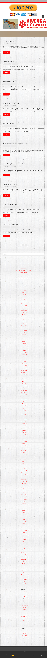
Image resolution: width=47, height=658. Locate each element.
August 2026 (24, 285)
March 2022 (24, 385)
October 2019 (24, 450)
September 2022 (24, 372)
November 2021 (24, 394)
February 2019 (24, 468)
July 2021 (24, 403)
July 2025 (24, 314)
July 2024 (24, 341)
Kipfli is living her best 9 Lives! (12, 224)
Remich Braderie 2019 (10, 204)
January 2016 (24, 550)
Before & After (7, 63)
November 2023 (24, 356)
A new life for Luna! (9, 81)
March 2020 (24, 439)
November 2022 (24, 367)
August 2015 (24, 561)
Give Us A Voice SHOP (24, 605)
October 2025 (24, 307)
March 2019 (24, 465)
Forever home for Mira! (10, 184)
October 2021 (24, 396)
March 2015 (24, 572)
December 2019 (24, 445)
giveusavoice (14, 43)
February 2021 (24, 414)
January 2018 (24, 496)
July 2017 (24, 510)
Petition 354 (24, 618)
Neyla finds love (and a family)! (12, 103)
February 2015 (24, 574)
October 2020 (24, 423)
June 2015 (24, 565)
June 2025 (24, 316)
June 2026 (24, 290)
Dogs (5, 43)
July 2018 (24, 483)
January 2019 (24, 470)
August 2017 (24, 508)
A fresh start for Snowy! (24, 263)
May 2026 (24, 292)
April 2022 (24, 383)
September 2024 (24, 336)
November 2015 (24, 554)
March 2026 (24, 296)
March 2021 (24, 412)
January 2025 (24, 327)
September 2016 (24, 532)
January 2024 (24, 354)
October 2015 (24, 556)
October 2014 (24, 583)
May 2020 (24, 434)
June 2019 (24, 459)
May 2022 (24, 381)
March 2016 (24, 545)
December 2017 (24, 499)
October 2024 (24, 334)
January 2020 (24, 443)
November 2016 (24, 528)
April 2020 (24, 436)
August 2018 (24, 481)
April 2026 (24, 294)
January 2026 (24, 301)
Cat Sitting (24, 596)
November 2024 (24, 332)
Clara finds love (24, 268)
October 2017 (24, 503)
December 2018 (24, 472)
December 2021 (24, 392)
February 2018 (24, 494)
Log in (24, 631)
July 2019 (24, 456)
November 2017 (24, 501)
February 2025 (24, 325)
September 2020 (24, 425)
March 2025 (24, 323)
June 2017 (24, 512)
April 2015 (24, 570)
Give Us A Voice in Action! (8, 206)
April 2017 (24, 516)
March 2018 (24, 492)
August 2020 (24, 428)
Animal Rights (24, 591)
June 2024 (24, 343)
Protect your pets (24, 620)
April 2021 (24, 410)
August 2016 (24, 534)
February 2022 (24, 387)
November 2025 (24, 305)
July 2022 (24, 376)
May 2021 (24, 408)
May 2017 (24, 514)
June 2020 (24, 432)
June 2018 (24, 485)
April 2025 (24, 321)
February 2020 (24, 441)
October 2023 (24, 359)
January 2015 (24, 576)
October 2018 (24, 476)
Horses (24, 609)
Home (21, 34)
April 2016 (24, 543)
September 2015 (24, 559)
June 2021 (24, 405)
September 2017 (24, 505)
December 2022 (24, 365)
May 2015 (24, 568)
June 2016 (24, 539)
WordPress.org (24, 637)
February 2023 (24, 361)
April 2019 (24, 463)
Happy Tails (8, 43)
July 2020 (24, 430)
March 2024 (24, 350)
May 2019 (24, 461)
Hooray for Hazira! (24, 272)
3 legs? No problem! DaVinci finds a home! (16, 143)
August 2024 (24, 339)
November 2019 (24, 448)
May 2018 (24, 488)
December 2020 (24, 419)
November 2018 (24, 474)
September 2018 (24, 479)
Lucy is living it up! (8, 61)
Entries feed (24, 633)
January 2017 (24, 523)
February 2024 (24, 352)
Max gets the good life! (24, 265)
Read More (6, 52)
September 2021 (24, 399)
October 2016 (24, 530)
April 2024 (24, 347)
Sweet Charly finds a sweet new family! (15, 164)
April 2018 (24, 490)
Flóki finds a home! (8, 123)
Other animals (24, 616)
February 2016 (24, 548)
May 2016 (24, 541)
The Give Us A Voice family (24, 622)
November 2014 (24, 581)
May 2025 (24, 319)
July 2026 (24, 287)
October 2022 (24, 370)
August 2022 (24, 374)
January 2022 (24, 390)
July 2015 (24, 563)
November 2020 (24, 421)
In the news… (24, 611)
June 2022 (24, 379)
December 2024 (24, 330)
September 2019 (24, 452)
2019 (24, 34)
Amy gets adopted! (9, 41)
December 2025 (24, 303)
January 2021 (24, 416)
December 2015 (24, 552)
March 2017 (24, 519)
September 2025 (24, 310)
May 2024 (24, 345)
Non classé (24, 614)
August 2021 (24, 401)
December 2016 (24, 525)
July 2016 (24, 536)
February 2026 (24, 299)
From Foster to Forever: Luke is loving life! (24, 270)
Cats (24, 598)
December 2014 (24, 579)
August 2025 (24, 312)
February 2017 (24, 521)
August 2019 (24, 454)
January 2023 (24, 363)
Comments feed (24, 635)
